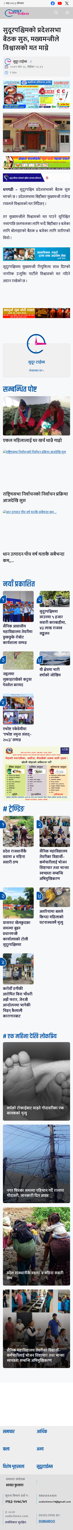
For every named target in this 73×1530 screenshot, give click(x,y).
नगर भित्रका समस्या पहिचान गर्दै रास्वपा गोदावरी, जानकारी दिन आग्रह (35, 1193)
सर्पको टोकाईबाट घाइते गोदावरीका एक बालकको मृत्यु (35, 1111)
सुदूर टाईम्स (20, 62)
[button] (56, 13)
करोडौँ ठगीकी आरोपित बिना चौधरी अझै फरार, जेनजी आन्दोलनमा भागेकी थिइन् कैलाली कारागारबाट (17, 1002)
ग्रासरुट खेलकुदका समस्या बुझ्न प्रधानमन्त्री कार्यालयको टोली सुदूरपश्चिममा (16, 933)
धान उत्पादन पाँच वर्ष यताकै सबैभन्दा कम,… (33, 557)
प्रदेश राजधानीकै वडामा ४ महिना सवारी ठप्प (14, 857)
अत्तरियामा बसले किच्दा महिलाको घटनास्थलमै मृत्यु (51, 917)
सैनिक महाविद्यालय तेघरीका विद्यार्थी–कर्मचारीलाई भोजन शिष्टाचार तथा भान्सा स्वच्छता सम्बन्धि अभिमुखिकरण (54, 865)
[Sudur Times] (17, 13)
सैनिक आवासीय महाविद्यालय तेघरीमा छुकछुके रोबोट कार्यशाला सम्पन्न (18, 634)
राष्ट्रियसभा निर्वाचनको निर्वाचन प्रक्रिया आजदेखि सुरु (35, 497)
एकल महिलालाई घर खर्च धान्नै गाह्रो (32, 440)
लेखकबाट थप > (36, 370)
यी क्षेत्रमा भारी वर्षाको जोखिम (50, 672)
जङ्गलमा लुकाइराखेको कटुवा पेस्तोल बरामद (17, 679)
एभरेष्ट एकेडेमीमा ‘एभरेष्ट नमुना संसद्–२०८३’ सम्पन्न (17, 734)
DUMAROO (47, 1521)
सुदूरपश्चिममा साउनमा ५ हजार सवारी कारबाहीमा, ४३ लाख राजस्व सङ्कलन (53, 622)
